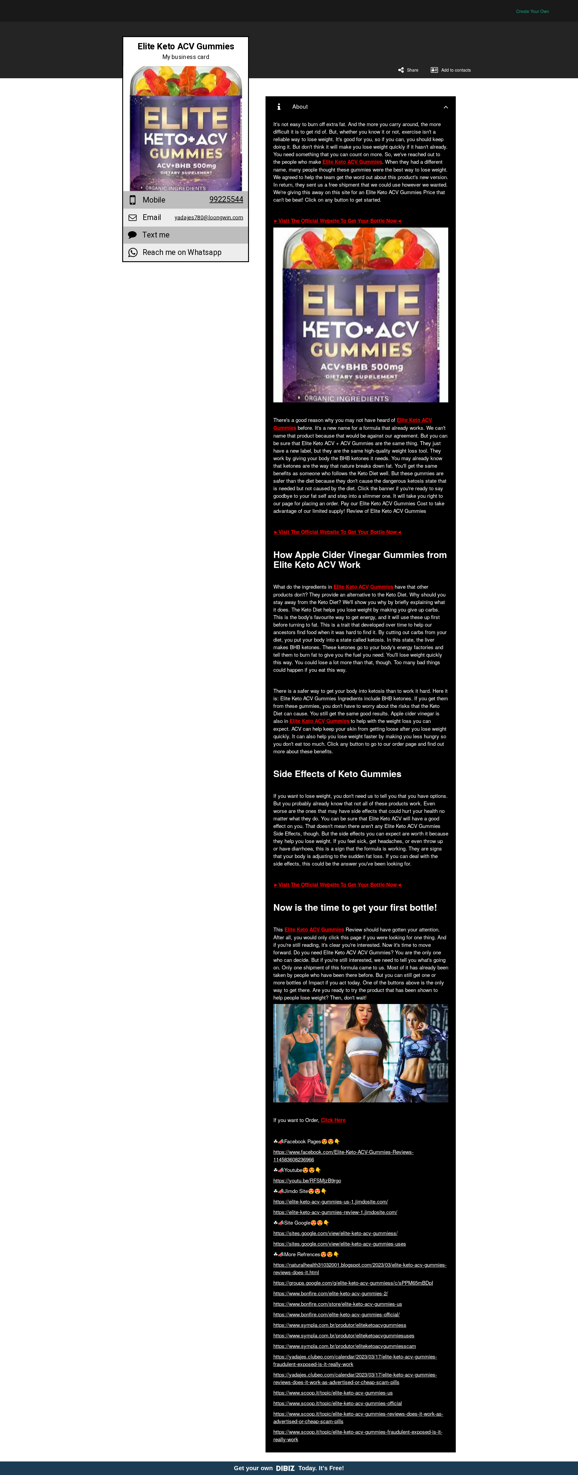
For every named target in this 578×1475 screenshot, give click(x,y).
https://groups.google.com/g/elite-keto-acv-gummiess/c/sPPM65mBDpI (353, 1282)
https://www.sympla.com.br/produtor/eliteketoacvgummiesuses (344, 1335)
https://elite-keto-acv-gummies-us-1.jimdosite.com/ (330, 1201)
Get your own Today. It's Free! (289, 1468)
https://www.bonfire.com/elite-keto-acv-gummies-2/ (330, 1293)
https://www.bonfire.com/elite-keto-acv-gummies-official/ (336, 1314)
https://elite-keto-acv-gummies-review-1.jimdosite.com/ (335, 1212)
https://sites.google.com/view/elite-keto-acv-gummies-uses (339, 1243)
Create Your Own (532, 11)
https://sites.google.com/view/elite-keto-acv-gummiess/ (335, 1233)
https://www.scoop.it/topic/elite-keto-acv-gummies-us (333, 1392)
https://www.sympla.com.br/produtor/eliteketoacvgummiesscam (344, 1346)
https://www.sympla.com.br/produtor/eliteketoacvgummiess (339, 1324)
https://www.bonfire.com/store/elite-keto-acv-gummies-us (337, 1303)
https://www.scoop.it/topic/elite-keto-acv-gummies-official (337, 1403)
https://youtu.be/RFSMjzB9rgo (307, 1180)
